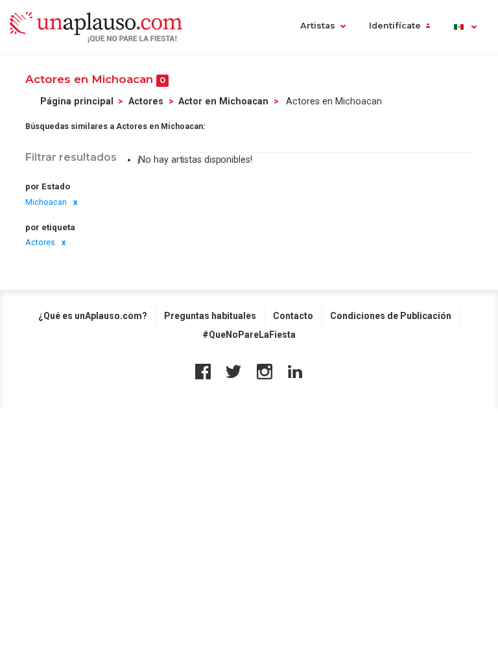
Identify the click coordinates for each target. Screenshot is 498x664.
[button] (465, 27)
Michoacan (46, 202)
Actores (145, 101)
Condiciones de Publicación (390, 316)
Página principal (76, 101)
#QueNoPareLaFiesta (249, 334)
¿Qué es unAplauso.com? (92, 316)
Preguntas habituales (210, 316)
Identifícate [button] (395, 25)
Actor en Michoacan (223, 101)
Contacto (293, 316)
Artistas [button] (317, 25)
